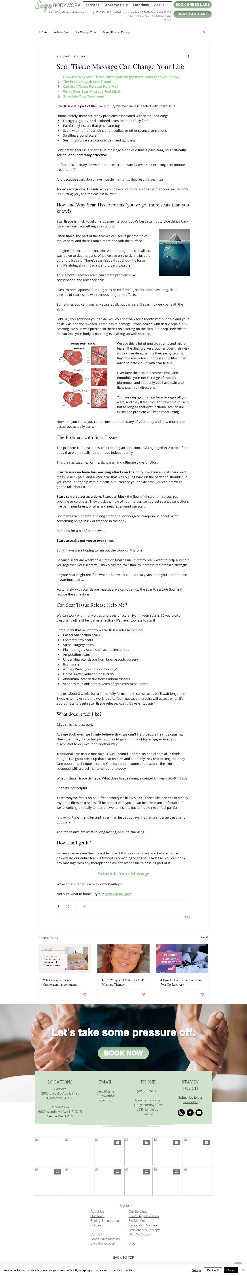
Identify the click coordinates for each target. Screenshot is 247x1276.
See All (204, 937)
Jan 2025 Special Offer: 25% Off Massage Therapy (123, 982)
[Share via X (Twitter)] (67, 906)
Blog (132, 1243)
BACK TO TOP (123, 1257)
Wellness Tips (61, 32)
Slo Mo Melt (137, 1220)
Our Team (97, 1216)
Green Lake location (105, 1239)
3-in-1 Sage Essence (144, 1216)
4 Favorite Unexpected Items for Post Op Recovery (181, 982)
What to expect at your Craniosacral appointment (60, 982)
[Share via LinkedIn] (76, 906)
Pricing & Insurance (104, 1220)
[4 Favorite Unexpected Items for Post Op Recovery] (182, 958)
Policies (96, 1225)
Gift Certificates (140, 1234)
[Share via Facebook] (58, 906)
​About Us (97, 1211)
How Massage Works (85, 32)
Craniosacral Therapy (144, 1230)
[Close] (242, 1270)
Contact (96, 1234)
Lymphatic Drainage (143, 1225)
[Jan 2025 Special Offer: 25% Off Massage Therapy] (123, 958)
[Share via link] (85, 906)
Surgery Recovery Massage (116, 32)
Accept (231, 1270)
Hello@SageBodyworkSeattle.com (68, 12)
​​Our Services (138, 1211)
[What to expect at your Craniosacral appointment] (65, 958)
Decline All (213, 1270)
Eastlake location (102, 1243)
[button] (116, 5)
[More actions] (188, 56)
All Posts (43, 32)
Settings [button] (196, 1270)
